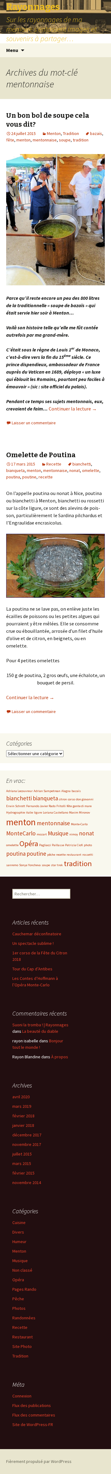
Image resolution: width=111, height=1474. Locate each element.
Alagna (66, 791)
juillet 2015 (22, 1154)
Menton (54, 133)
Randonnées (23, 1318)
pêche (51, 855)
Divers (18, 1232)
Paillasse (58, 845)
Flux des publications (31, 1405)
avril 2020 (21, 1097)
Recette (53, 464)
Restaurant (22, 1337)
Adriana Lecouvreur (19, 791)
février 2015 (23, 1173)
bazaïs (96, 133)
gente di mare (82, 806)
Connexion (21, 1396)
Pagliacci (45, 845)
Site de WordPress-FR (32, 1424)
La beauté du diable (40, 1031)
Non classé (22, 1270)
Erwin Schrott (15, 806)
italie (29, 812)
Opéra (28, 843)
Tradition (71, 133)
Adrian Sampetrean (47, 791)
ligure (38, 812)
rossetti (87, 855)
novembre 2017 (26, 1144)
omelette (90, 470)
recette (46, 477)
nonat (74, 470)
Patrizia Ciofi (74, 845)
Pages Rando (24, 1289)
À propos (59, 1057)
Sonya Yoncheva (30, 865)
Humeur (19, 1241)
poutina (13, 477)
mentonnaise (45, 140)
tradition (80, 140)
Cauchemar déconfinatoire (36, 934)
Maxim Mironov (79, 812)
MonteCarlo (21, 833)
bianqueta (15, 470)
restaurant (74, 855)
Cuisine (19, 1222)
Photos (19, 1308)
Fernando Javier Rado (41, 806)
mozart (42, 834)
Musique (58, 833)
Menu (12, 50)
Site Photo (22, 1346)
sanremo (12, 865)
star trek (57, 865)
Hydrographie (15, 812)
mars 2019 (21, 1106)
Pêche (18, 1299)
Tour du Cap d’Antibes (32, 969)
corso (71, 799)
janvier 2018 (23, 1125)
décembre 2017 (26, 1135)
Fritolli (61, 806)
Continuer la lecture (73, 409)
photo (88, 845)
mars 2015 (21, 1163)
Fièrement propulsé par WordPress (39, 1461)
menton (23, 140)
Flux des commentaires (33, 1415)
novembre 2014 (26, 1182)
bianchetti (81, 464)
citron (63, 799)
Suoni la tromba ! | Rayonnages (40, 1025)
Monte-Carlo (79, 824)
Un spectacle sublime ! (33, 943)
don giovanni (84, 799)
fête (10, 140)
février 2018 (23, 1116)
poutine (29, 477)
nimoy (73, 834)
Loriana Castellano (55, 812)
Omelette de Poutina (41, 455)
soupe (65, 140)
